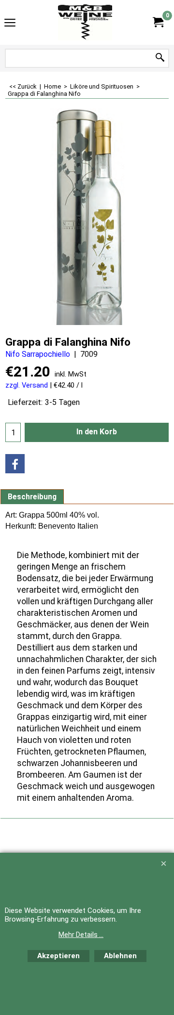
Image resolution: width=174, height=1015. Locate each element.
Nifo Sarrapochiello (37, 354)
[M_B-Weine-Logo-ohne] (85, 22)
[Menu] (9, 23)
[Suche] (160, 58)
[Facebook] (15, 463)
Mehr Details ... (80, 934)
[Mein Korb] (157, 22)
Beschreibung (32, 497)
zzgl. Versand (26, 385)
